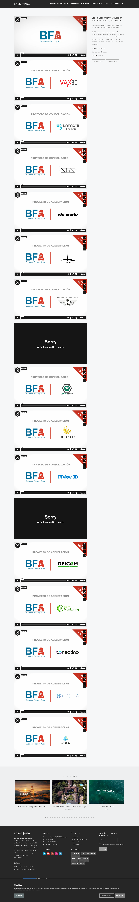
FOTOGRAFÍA (74, 4)
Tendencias (75, 853)
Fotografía (91, 853)
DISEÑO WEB (85, 4)
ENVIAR (103, 849)
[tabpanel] (32, 796)
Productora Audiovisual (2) (80, 839)
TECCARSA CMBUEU (106, 807)
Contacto (17, 869)
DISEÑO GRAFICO (97, 4)
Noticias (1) (75, 842)
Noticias (75, 861)
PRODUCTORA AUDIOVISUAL (59, 4)
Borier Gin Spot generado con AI (32, 807)
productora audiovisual (80, 858)
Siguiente (112, 61)
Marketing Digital (78, 863)
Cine (83, 853)
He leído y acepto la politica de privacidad (112, 844)
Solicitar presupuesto (28, 869)
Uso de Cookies (28, 867)
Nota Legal (18, 867)
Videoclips (75, 856)
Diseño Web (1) (77, 844)
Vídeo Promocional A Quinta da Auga (69, 807)
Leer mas (119, 895)
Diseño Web (84, 861)
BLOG (106, 4)
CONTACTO (114, 4)
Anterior (99, 61)
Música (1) (75, 837)
